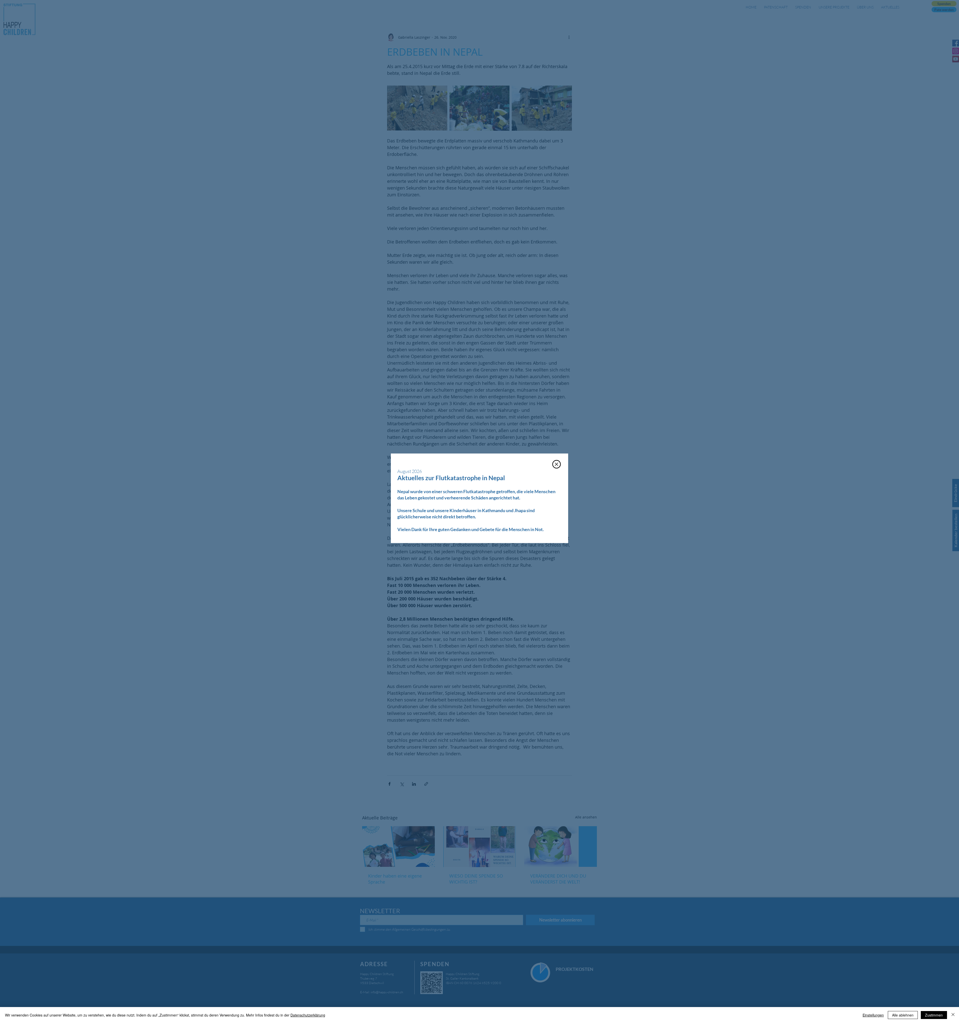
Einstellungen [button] (873, 1015)
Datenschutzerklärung (307, 1015)
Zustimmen (934, 1015)
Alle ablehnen (903, 1015)
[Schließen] (953, 1015)
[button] (556, 464)
